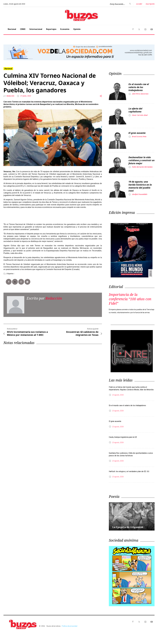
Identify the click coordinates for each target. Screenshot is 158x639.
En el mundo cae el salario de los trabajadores (139, 87)
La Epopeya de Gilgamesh (127, 527)
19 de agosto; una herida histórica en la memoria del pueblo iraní (140, 186)
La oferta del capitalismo (135, 110)
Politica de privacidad (69, 626)
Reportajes (51, 29)
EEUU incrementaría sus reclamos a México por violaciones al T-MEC (27, 333)
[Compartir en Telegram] (27, 282)
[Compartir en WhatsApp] (21, 282)
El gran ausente (137, 132)
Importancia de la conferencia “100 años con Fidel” (130, 299)
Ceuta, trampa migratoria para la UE (123, 437)
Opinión (77, 29)
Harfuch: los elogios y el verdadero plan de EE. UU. (129, 471)
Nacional (12, 29)
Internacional (35, 29)
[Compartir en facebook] (9, 282)
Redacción (11, 96)
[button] (14, 52)
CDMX (22, 29)
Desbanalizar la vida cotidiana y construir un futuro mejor (142, 160)
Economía (64, 29)
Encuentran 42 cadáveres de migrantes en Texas (82, 333)
